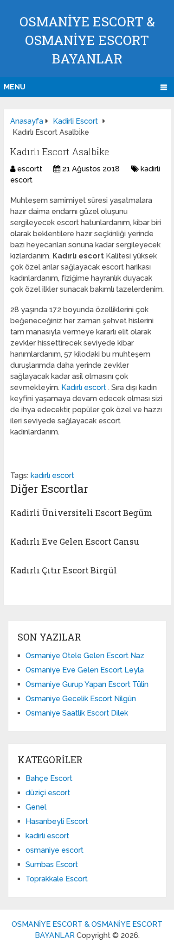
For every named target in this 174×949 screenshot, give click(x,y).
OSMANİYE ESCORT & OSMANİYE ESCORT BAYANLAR (87, 40)
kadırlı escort (52, 475)
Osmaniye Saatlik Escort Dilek (77, 713)
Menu (15, 86)
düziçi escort (48, 792)
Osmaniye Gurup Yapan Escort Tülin (87, 684)
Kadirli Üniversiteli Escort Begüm (81, 512)
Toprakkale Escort (57, 878)
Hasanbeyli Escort (57, 821)
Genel (36, 807)
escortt (29, 168)
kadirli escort (47, 835)
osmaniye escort (55, 850)
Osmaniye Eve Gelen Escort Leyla (85, 670)
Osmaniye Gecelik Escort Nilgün (81, 698)
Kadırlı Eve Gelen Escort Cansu (74, 541)
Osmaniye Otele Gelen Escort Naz (85, 655)
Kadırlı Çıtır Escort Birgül (63, 570)
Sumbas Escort (52, 864)
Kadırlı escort (84, 387)
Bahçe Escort (49, 778)
